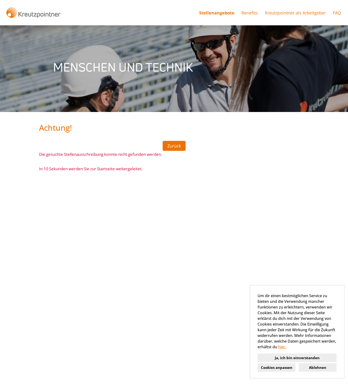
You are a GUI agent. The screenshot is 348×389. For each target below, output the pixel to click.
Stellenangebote (216, 13)
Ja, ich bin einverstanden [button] (297, 357)
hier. (282, 346)
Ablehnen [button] (317, 367)
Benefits (249, 13)
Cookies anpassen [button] (276, 367)
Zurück (174, 146)
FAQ (337, 13)
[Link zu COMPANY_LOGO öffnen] (33, 12)
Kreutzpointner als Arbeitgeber (295, 13)
